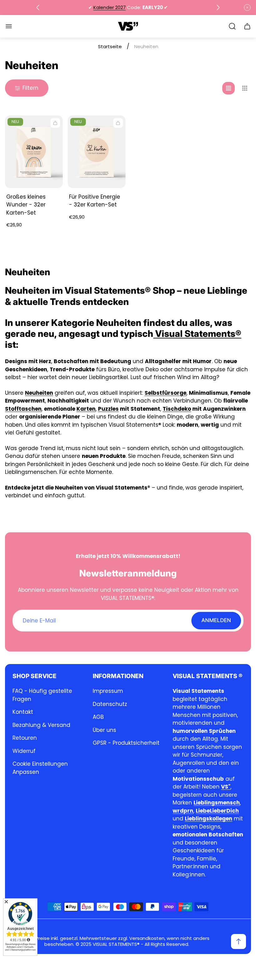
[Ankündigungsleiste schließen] (247, 7)
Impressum (108, 691)
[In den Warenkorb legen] (55, 123)
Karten (86, 409)
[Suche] (232, 26)
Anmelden (216, 620)
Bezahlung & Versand (41, 725)
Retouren (24, 738)
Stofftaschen (23, 409)
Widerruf (24, 751)
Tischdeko (177, 409)
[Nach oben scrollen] (238, 941)
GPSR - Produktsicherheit (126, 743)
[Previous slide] (38, 7)
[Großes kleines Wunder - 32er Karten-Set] (34, 151)
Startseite (110, 46)
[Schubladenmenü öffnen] (9, 26)
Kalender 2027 (109, 7)
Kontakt (22, 712)
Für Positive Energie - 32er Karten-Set (94, 201)
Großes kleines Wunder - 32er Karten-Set (26, 204)
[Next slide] (218, 7)
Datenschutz (110, 704)
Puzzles (108, 409)
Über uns (104, 730)
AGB (98, 717)
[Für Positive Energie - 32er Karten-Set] (97, 151)
